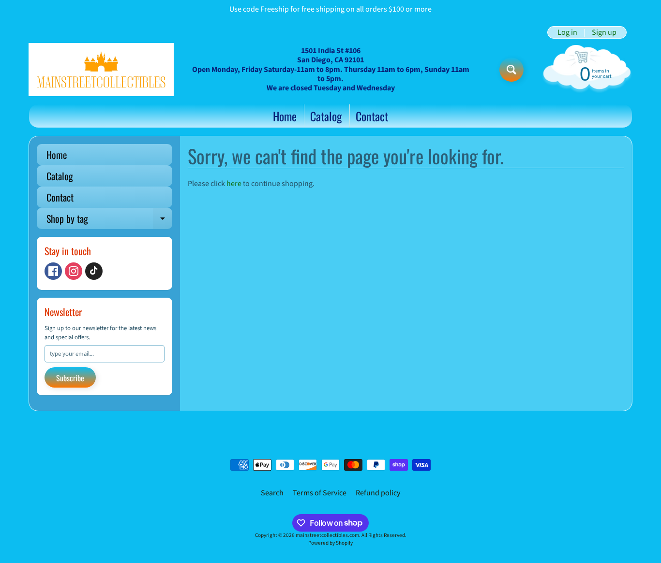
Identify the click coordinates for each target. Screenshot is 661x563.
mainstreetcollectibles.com (327, 535)
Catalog (326, 116)
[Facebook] (53, 271)
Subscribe (70, 378)
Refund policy (378, 493)
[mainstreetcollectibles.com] (101, 69)
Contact (372, 116)
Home (285, 116)
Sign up (604, 32)
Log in (567, 32)
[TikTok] (94, 271)
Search (272, 493)
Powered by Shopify (330, 543)
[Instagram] (73, 271)
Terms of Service (319, 493)
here (233, 183)
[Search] (511, 70)
